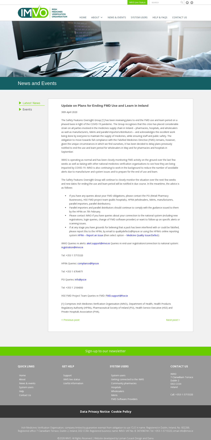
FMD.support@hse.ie (117, 295)
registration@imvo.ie (72, 247)
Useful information (73, 383)
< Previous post (70, 319)
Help (21, 391)
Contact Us (179, 17)
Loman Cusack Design (130, 438)
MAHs (114, 395)
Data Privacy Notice (95, 411)
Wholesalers (117, 391)
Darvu (151, 438)
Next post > (173, 319)
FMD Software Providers (124, 399)
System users (139, 17)
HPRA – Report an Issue (90, 235)
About (95, 17)
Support (67, 375)
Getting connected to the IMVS (127, 379)
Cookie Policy (121, 411)
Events (27, 109)
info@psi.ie (80, 279)
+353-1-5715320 (184, 394)
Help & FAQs (159, 17)
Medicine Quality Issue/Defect (142, 235)
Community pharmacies (123, 383)
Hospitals (116, 387)
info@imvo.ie (186, 430)
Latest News (31, 103)
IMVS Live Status (137, 2)
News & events (117, 17)
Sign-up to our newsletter (105, 351)
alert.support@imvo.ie (98, 243)
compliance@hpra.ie (88, 263)
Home (82, 17)
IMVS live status (71, 379)
